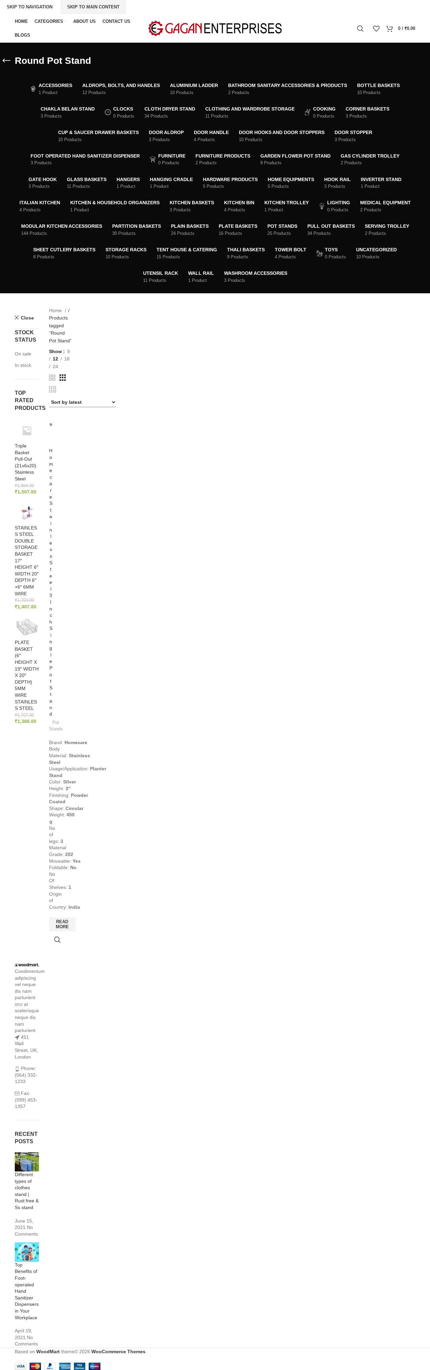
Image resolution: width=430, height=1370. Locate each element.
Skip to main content (93, 6)
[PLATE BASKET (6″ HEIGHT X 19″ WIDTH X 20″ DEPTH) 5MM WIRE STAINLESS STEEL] (27, 627)
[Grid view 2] (52, 378)
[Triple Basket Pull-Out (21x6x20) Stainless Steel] (27, 430)
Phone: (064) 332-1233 (26, 1075)
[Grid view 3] (62, 378)
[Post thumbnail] (27, 1161)
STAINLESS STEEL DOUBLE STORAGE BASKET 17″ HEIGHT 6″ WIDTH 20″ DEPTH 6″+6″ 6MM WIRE (27, 560)
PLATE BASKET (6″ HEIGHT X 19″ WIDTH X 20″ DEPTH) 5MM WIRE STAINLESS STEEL (27, 675)
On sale (23, 353)
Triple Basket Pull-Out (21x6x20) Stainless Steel (25, 462)
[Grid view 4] (52, 389)
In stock (23, 365)
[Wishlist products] (376, 28)
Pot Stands (56, 725)
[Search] (362, 28)
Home (56, 310)
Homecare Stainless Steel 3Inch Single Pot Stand (51, 582)
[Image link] (27, 964)
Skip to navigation (29, 6)
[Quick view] (57, 939)
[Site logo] (215, 28)
